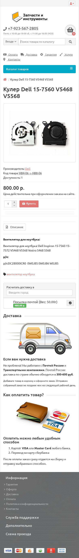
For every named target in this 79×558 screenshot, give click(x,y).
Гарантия (51, 54)
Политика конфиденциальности (27, 504)
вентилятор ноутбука (21, 274)
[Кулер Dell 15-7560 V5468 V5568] (39, 132)
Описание (16, 227)
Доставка (31, 54)
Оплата (13, 54)
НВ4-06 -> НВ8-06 (30, 173)
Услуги (68, 54)
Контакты (13, 59)
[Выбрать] (70, 303)
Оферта (11, 489)
